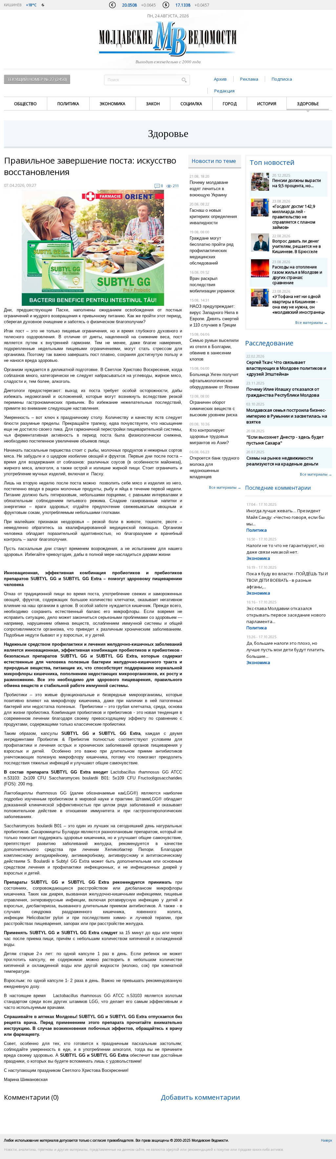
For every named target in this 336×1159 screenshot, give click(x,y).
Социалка (191, 104)
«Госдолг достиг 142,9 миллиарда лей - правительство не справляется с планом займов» (293, 217)
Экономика (112, 104)
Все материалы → (225, 487)
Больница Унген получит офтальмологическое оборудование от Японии (214, 380)
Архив (220, 79)
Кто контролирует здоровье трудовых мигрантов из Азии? (209, 436)
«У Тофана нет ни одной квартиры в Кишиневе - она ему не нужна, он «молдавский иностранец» (298, 304)
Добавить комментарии (200, 1097)
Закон (153, 104)
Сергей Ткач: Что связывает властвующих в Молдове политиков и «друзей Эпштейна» (286, 368)
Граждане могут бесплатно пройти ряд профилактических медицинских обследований (212, 250)
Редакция (224, 91)
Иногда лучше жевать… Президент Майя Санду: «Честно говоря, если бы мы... (285, 517)
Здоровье (308, 104)
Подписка (282, 79)
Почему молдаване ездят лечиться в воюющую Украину (209, 188)
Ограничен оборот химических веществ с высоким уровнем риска (213, 408)
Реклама (249, 79)
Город (230, 104)
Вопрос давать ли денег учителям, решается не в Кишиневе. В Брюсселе (296, 246)
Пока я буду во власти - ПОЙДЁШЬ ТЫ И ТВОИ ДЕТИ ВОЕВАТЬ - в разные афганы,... (287, 580)
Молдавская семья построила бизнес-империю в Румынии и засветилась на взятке (286, 416)
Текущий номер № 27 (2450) (37, 79)
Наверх (326, 1140)
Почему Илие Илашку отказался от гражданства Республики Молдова (282, 392)
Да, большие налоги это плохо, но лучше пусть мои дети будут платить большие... (285, 649)
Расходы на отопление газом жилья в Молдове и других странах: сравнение (297, 274)
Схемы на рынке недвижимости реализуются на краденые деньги (282, 461)
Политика (68, 104)
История (266, 104)
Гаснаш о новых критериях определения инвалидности (213, 216)
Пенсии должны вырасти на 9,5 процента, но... (296, 183)
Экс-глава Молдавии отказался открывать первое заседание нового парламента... (286, 614)
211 (176, 185)
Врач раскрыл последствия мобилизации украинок (212, 284)
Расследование (269, 343)
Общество (25, 104)
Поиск (184, 80)
